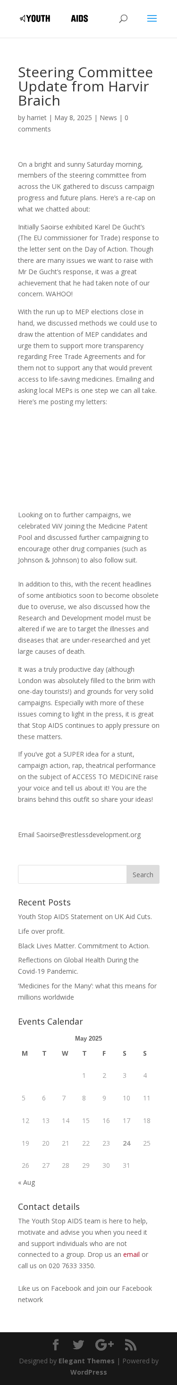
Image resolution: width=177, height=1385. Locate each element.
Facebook (67, 1288)
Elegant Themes (87, 1360)
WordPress (88, 1372)
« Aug (26, 1182)
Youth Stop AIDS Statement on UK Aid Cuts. (85, 916)
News (108, 117)
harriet (37, 117)
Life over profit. (41, 931)
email (131, 1254)
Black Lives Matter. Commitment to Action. (84, 945)
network (30, 1299)
